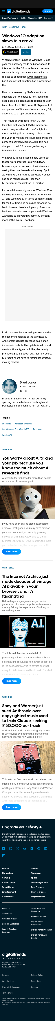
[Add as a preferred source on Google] (10, 52)
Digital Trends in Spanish (41, 930)
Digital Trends (15, 15)
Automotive (8, 896)
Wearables (36, 873)
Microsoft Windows (23, 423)
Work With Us (8, 981)
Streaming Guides (39, 882)
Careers (5, 975)
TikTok (31, 848)
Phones (5, 868)
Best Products (37, 887)
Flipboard (3, 855)
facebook (21, 391)
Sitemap (34, 987)
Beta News (38, 113)
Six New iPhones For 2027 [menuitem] (31, 18)
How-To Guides (38, 891)
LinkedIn (45, 848)
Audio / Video (8, 882)
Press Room (36, 981)
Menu (3, 11)
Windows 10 (7, 435)
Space (34, 877)
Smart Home (8, 887)
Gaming (6, 877)
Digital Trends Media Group (16, 1002)
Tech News (37, 429)
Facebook (3, 848)
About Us (6, 908)
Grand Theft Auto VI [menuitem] (10, 18)
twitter (26, 391)
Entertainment (9, 891)
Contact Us (7, 913)
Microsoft (6, 423)
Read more (12, 551)
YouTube (24, 848)
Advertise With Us (9, 918)
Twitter (17, 848)
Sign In (47, 11)
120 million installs (37, 76)
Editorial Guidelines (10, 924)
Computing (7, 873)
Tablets (34, 868)
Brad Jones (9, 47)
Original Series (38, 896)
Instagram (10, 848)
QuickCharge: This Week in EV (15, 429)
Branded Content (38, 916)
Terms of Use (7, 993)
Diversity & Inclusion (11, 987)
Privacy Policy (37, 975)
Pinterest (38, 848)
